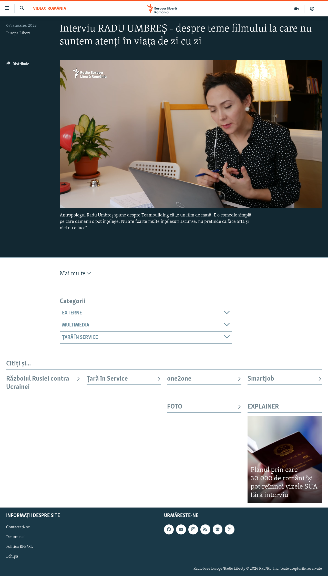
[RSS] (205, 529)
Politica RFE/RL (19, 547)
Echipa (12, 557)
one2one (179, 378)
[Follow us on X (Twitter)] (229, 529)
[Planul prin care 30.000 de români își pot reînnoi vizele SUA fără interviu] (285, 459)
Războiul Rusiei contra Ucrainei (37, 383)
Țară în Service (107, 378)
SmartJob (261, 378)
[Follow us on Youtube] (181, 529)
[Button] (17, 65)
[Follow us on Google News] (217, 529)
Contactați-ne (18, 527)
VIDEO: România (49, 8)
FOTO (174, 406)
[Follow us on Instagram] (193, 529)
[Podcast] (312, 8)
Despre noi (15, 537)
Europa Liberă (18, 33)
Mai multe (73, 274)
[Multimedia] (296, 8)
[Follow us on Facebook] (169, 529)
